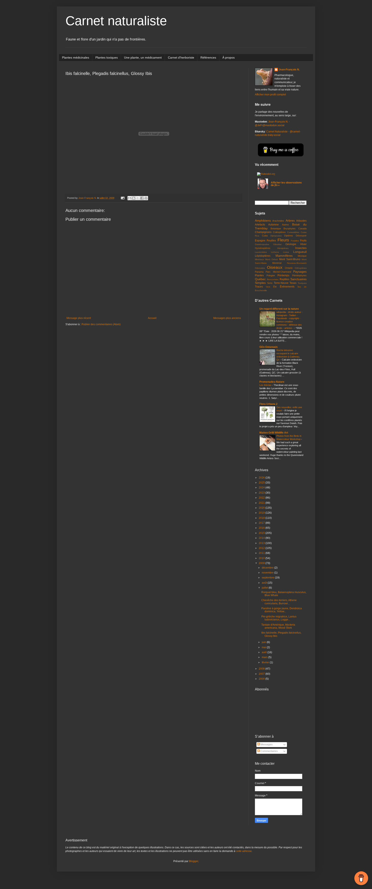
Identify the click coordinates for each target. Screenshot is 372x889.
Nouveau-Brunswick (297, 263)
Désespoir (301, 235)
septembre (268, 577)
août (265, 582)
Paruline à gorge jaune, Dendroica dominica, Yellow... (281, 610)
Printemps (283, 275)
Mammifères (284, 255)
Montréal (276, 263)
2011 (262, 553)
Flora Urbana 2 (268, 404)
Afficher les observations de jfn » (286, 184)
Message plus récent (79, 318)
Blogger (193, 861)
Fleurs (283, 240)
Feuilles (271, 240)
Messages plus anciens (227, 318)
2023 (262, 492)
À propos (228, 57)
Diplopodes (276, 236)
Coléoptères (279, 232)
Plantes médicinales (75, 57)
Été (275, 286)
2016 (262, 527)
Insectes (301, 248)
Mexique (302, 256)
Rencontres (272, 279)
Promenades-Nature (271, 381)
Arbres (290, 220)
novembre (268, 572)
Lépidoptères (262, 255)
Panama (259, 271)
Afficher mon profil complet (270, 94)
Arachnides (278, 220)
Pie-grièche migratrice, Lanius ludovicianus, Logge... (278, 618)
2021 (262, 502)
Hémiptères (282, 248)
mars (265, 657)
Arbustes (301, 220)
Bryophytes (290, 228)
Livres (286, 252)
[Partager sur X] (138, 198)
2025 (262, 482)
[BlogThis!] (134, 198)
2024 (262, 487)
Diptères (288, 235)
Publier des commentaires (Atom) (101, 324)
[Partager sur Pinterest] (146, 198)
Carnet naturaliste (116, 21)
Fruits (303, 240)
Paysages (300, 271)
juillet (265, 587)
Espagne (260, 240)
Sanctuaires (298, 279)
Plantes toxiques (106, 57)
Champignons (263, 232)
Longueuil (300, 251)
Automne (273, 224)
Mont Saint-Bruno (289, 259)
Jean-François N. (289, 69)
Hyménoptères (262, 248)
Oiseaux (274, 267)
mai (264, 647)
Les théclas (265, 385)
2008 (262, 668)
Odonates (260, 268)
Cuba (265, 235)
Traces (259, 286)
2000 (262, 678)
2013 (262, 543)
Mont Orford (271, 259)
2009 (262, 563)
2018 (262, 517)
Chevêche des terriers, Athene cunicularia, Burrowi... (279, 602)
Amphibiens (263, 220)
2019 (262, 512)
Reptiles (284, 279)
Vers (268, 287)
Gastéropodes (262, 244)
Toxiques (302, 283)
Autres (285, 224)
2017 (262, 522)
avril (264, 652)
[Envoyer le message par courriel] (122, 198)
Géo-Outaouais (268, 346)
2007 (262, 673)
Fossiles (295, 240)
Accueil (152, 318)
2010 (262, 558)
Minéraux (259, 259)
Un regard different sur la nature (279, 308)
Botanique (276, 228)
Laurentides (261, 252)
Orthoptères (301, 268)
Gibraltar (277, 244)
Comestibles (293, 232)
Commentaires (269, 751)
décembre (268, 567)
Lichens (275, 252)
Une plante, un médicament (143, 57)
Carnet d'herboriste (181, 57)
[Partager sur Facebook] (142, 198)
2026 (262, 477)
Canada (302, 228)
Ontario (289, 268)
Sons (270, 283)
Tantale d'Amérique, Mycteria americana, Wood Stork (278, 626)
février (266, 662)
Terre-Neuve (281, 282)
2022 (262, 497)
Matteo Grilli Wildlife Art (273, 432)
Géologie (290, 244)
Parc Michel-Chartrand (278, 271)
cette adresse (244, 851)
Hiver (303, 244)
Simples (260, 282)
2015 (262, 533)
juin (264, 642)
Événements (287, 286)
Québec (260, 279)
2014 (262, 537)
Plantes (259, 275)
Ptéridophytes (299, 275)
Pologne (271, 275)
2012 (262, 548)
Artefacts (260, 224)
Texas (293, 282)
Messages (266, 744)
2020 (262, 507)
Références (208, 57)
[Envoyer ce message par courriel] (129, 198)
